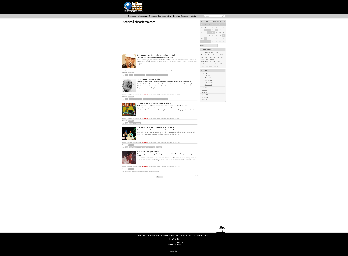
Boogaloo (143, 75)
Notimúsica (144, 70)
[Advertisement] (159, 38)
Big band (155, 99)
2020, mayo (208, 75)
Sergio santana (155, 171)
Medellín (131, 75)
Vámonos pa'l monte (147, 99)
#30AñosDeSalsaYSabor (207, 52)
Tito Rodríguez (144, 171)
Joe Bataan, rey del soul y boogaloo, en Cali (156, 55)
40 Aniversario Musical (206, 66)
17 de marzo (216, 54)
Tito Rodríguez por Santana (148, 152)
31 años (217, 63)
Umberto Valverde (136, 171)
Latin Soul (160, 75)
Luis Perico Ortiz (151, 147)
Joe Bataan (154, 75)
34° (221, 63)
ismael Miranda (143, 147)
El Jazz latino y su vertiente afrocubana (154, 103)
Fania (127, 147)
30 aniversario (204, 59)
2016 (210, 57)
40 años (215, 66)
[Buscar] (219, 45)
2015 (206, 57)
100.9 (203, 54)
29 (205, 38)
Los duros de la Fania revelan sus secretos (155, 127)
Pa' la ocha (161, 99)
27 (223, 35)
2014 (202, 57)
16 (209, 32)
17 (212, 32)
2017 (214, 57)
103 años (209, 54)
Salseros (165, 75)
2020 (204, 73)
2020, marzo (208, 80)
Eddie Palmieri (139, 99)
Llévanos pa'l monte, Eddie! (149, 79)
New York (148, 75)
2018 (218, 57)
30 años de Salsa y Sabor (207, 63)
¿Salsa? (217, 52)
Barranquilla (158, 147)
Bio (150, 171)
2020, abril (208, 78)
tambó (166, 99)
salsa (127, 75)
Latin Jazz (138, 123)
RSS (196, 175)
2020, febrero (209, 82)
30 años (211, 59)
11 (216, 30)
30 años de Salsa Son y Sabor (210, 61)
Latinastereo (136, 75)
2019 (222, 57)
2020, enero (208, 85)
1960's (221, 54)
